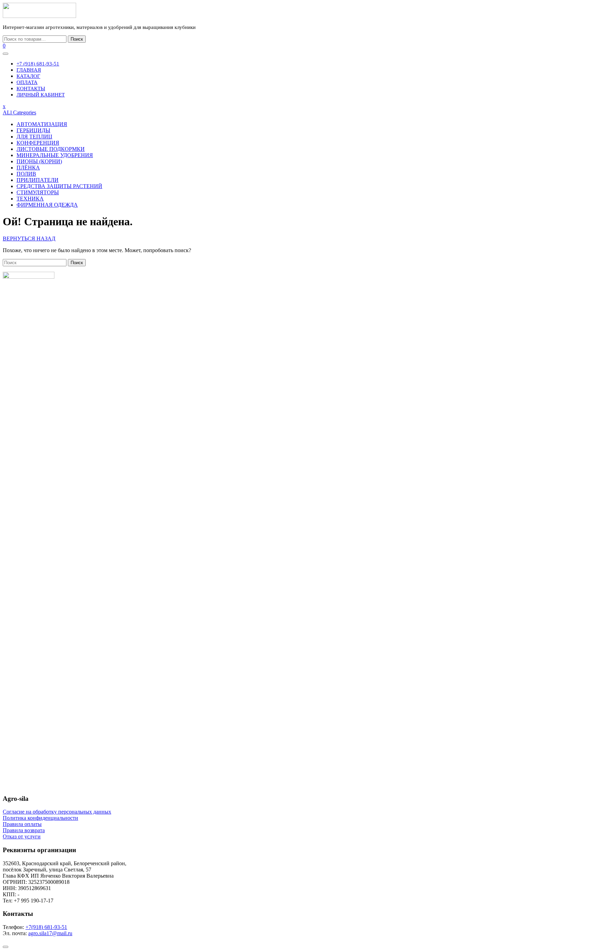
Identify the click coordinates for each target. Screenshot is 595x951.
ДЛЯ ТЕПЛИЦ (34, 136)
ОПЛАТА (27, 82)
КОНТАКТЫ (31, 88)
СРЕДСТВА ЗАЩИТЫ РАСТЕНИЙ (59, 186)
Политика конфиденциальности (40, 818)
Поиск (77, 39)
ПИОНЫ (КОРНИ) (39, 161)
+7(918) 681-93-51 (46, 927)
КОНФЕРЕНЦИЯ (38, 143)
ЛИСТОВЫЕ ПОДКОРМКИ (51, 149)
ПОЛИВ (26, 174)
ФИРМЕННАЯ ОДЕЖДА (47, 205)
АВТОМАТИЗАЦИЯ (42, 124)
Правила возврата (24, 830)
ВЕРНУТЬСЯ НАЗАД (29, 238)
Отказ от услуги (22, 836)
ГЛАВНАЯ (29, 70)
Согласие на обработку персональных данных (57, 812)
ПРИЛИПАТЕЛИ (38, 180)
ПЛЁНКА (28, 167)
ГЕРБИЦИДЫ (33, 130)
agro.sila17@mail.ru (50, 933)
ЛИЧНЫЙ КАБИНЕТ (41, 94)
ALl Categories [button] (19, 112)
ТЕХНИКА (30, 198)
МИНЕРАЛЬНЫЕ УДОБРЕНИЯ (55, 155)
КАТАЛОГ (28, 76)
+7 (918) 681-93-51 (38, 63)
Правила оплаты (22, 824)
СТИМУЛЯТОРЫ (38, 192)
